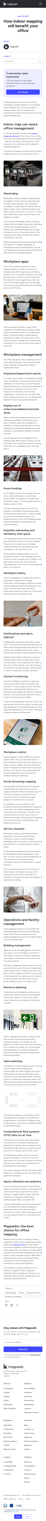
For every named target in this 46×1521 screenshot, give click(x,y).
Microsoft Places (31, 1412)
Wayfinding (29, 1404)
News (26, 1478)
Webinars (28, 1445)
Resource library (31, 1441)
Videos (27, 1449)
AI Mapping (8, 1388)
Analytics (28, 1392)
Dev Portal (8, 1437)
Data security (30, 1474)
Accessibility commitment (31, 1495)
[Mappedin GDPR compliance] (11, 1506)
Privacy (20, 1499)
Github (6, 1445)
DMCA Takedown (10, 1499)
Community (8, 1429)
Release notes (10, 1449)
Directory (28, 1396)
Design (6, 1392)
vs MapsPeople (10, 1466)
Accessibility (29, 1388)
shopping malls (19, 1245)
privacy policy (35, 1355)
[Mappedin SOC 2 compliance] (5, 1506)
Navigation (8, 1404)
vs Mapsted (8, 1470)
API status (8, 1425)
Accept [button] (18, 1516)
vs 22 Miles (8, 1462)
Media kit (28, 1437)
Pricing (27, 1482)
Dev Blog (7, 1433)
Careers (27, 1470)
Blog (26, 1425)
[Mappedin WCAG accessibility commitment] (19, 1506)
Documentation (10, 1441)
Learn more (14, 1511)
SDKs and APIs (10, 1408)
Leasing (27, 1408)
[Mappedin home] (11, 5)
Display (7, 1396)
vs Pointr (7, 1474)
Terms (28, 1499)
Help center (29, 1433)
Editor (6, 1400)
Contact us (29, 1429)
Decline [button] (27, 1516)
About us (28, 1462)
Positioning (29, 1400)
